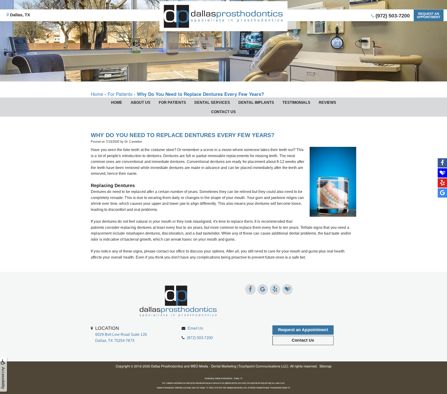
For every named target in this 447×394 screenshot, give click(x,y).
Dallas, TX (19, 15)
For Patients (172, 102)
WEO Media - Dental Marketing (213, 366)
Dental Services (212, 102)
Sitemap (325, 366)
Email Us (195, 328)
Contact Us (223, 112)
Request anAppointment (428, 15)
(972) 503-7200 (200, 338)
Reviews (327, 102)
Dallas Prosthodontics (167, 366)
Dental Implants (256, 102)
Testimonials (296, 102)
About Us (140, 102)
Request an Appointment (303, 329)
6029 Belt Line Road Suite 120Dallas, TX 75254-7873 (121, 334)
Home (116, 102)
